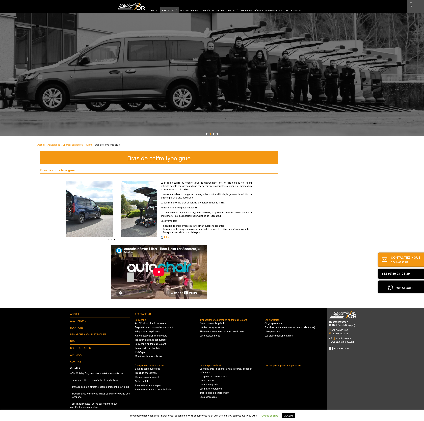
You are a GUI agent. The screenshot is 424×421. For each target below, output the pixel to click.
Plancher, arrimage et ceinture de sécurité (222, 331)
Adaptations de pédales (147, 331)
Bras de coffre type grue (147, 368)
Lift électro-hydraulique (212, 327)
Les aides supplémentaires (279, 335)
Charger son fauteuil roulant (77, 144)
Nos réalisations (81, 348)
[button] (108, 239)
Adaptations (54, 144)
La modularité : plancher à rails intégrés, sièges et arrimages (226, 370)
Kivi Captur (140, 352)
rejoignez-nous (341, 348)
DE (411, 6)
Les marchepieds (209, 384)
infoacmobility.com (340, 338)
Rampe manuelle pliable (212, 323)
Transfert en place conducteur (150, 339)
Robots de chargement (147, 377)
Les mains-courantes (211, 388)
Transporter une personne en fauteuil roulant (223, 319)
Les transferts (272, 319)
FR (411, 3)
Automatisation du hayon (148, 385)
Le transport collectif (210, 365)
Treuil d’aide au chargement (214, 392)
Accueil (41, 144)
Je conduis (140, 319)
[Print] (162, 237)
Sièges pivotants (273, 323)
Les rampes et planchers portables (283, 365)
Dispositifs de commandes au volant (154, 327)
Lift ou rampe (207, 380)
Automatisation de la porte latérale (153, 389)
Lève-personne (272, 331)
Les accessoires (208, 396)
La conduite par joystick (147, 348)
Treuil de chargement (146, 372)
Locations (76, 327)
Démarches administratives (88, 334)
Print (166, 237)
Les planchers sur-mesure (213, 376)
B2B (72, 341)
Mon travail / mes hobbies (148, 356)
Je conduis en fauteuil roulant (150, 343)
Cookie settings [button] (270, 415)
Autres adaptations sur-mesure (151, 335)
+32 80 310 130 (338, 330)
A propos (76, 354)
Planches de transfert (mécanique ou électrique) (290, 327)
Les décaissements (210, 335)
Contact (75, 361)
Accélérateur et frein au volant (150, 323)
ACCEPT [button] (288, 415)
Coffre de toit (141, 381)
